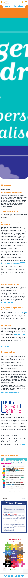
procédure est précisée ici (8, 302)
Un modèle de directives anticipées (10, 392)
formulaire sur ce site (19, 334)
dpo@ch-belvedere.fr (13, 277)
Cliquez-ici (4, 188)
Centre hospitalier (9, 181)
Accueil (2, 181)
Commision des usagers (7, 342)
